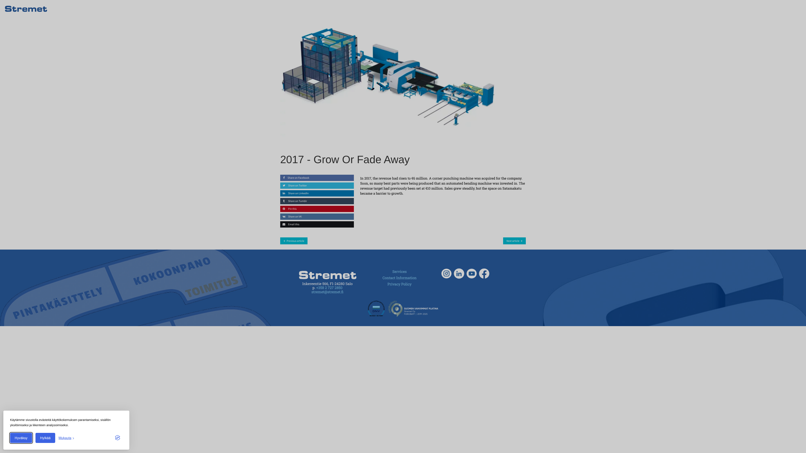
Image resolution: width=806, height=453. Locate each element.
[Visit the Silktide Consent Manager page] (118, 438)
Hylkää (45, 437)
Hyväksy (21, 437)
